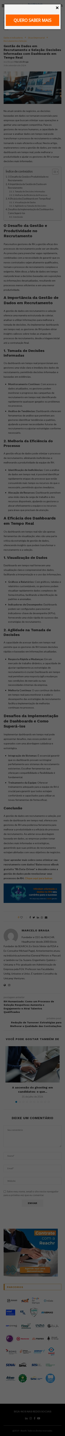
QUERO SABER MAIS (32, 20)
